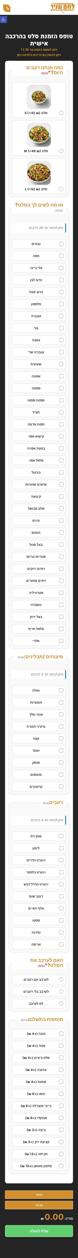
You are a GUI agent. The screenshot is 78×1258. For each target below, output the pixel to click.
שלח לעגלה (39, 1231)
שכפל (39, 1205)
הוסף (39, 1195)
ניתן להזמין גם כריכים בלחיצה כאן (39, 55)
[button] (3, 19)
